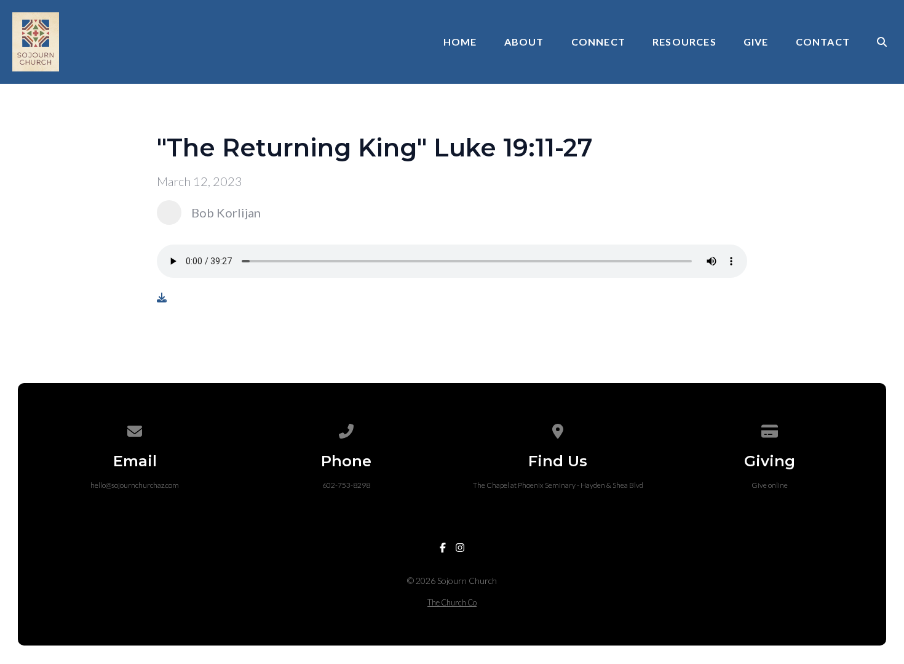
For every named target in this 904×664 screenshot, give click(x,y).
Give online (769, 485)
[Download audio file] (162, 297)
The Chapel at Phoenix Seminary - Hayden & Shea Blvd (558, 485)
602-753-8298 (346, 485)
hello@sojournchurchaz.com (134, 485)
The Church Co (452, 602)
